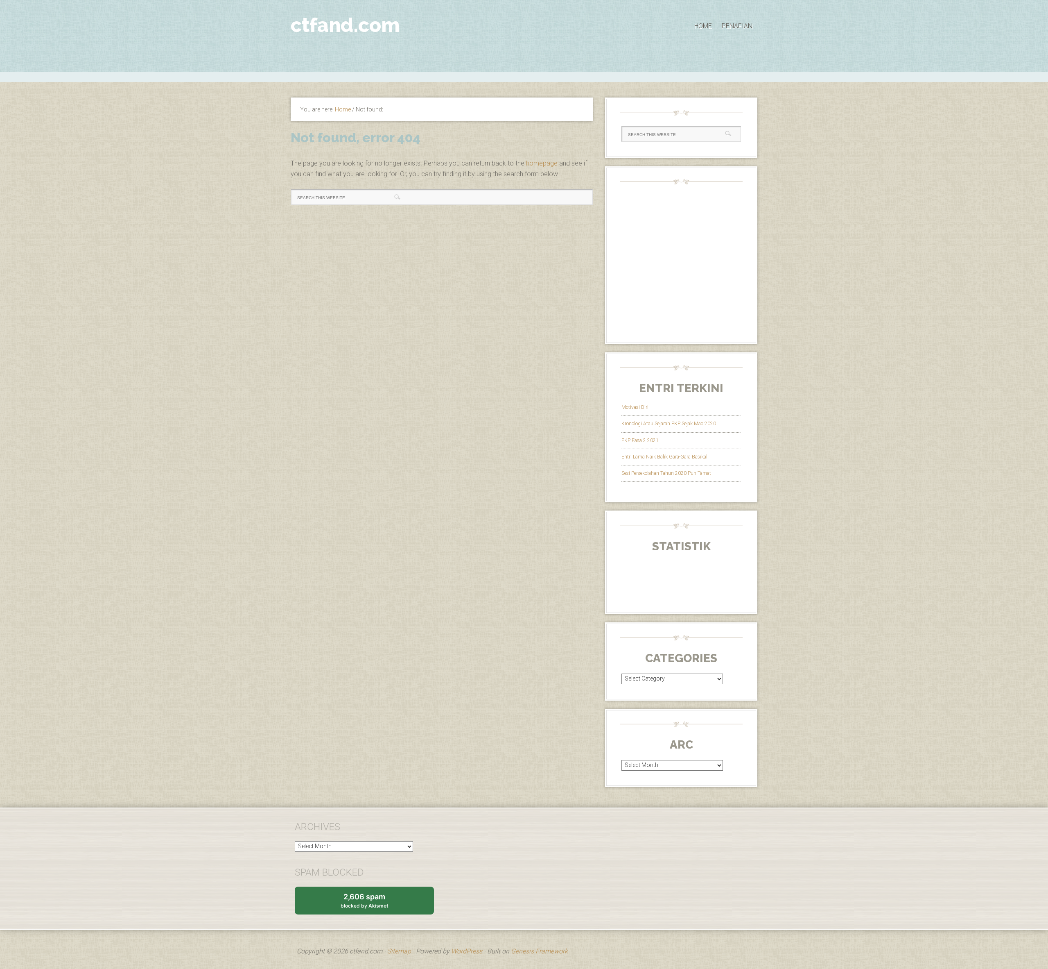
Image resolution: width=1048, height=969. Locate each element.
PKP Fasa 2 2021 (640, 440)
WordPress (466, 951)
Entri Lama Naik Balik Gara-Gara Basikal (664, 457)
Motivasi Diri (634, 407)
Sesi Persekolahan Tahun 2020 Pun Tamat (666, 473)
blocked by (372, 903)
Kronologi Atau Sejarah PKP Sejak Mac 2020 (668, 424)
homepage (542, 163)
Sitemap (400, 951)
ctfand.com (345, 25)
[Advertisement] (524, 75)
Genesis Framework (539, 951)
